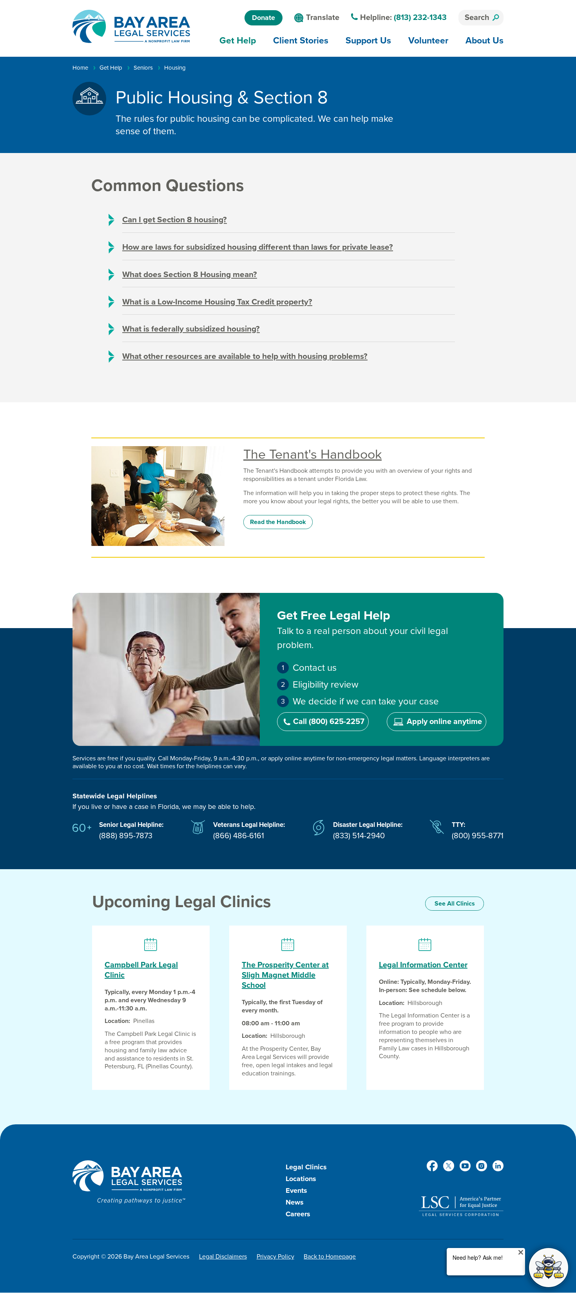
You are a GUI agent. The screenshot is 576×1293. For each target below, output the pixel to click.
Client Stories (300, 40)
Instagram (481, 1165)
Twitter (448, 1165)
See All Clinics (455, 904)
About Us (485, 40)
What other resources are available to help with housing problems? (245, 356)
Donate (263, 17)
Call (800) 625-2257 (328, 721)
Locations (301, 1178)
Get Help (237, 40)
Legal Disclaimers (223, 1257)
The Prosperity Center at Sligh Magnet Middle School (285, 975)
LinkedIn (498, 1165)
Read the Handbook (278, 522)
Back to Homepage (330, 1257)
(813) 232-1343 (420, 17)
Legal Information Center (423, 965)
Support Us (368, 40)
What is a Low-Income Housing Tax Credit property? (217, 302)
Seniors (143, 67)
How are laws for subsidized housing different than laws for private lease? (257, 247)
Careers (298, 1214)
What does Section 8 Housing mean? (189, 274)
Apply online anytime (444, 721)
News (295, 1202)
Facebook (432, 1165)
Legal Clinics (306, 1167)
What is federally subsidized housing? (191, 329)
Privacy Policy (275, 1257)
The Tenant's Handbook (312, 455)
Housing (175, 67)
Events (296, 1190)
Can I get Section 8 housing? (174, 220)
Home (80, 67)
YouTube (465, 1165)
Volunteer (428, 40)
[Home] (131, 26)
